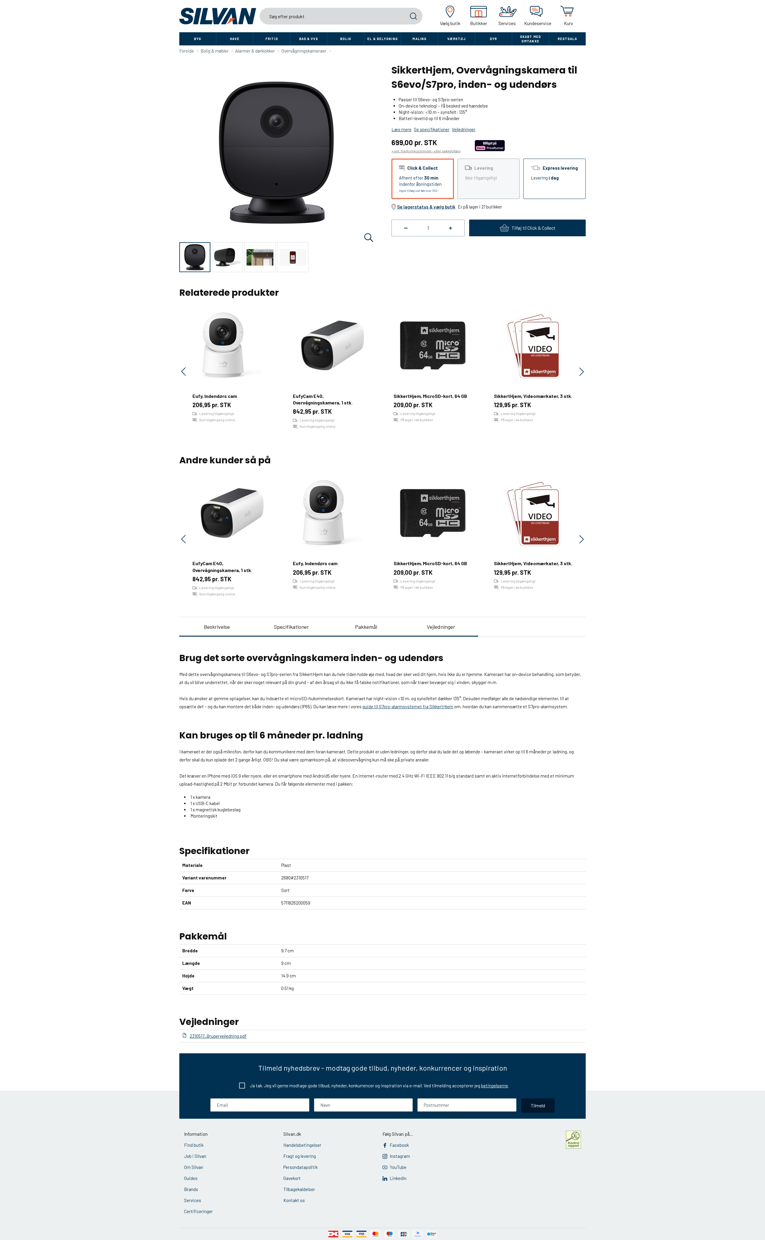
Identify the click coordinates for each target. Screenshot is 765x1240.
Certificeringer (198, 1211)
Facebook (399, 1145)
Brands (191, 1189)
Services (192, 1200)
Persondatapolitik (300, 1167)
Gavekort (292, 1178)
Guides (191, 1178)
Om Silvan (193, 1167)
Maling (419, 39)
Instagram (400, 1156)
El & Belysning (382, 39)
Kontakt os (294, 1200)
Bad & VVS (308, 39)
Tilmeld (538, 1105)
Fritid (271, 39)
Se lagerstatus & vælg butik (426, 206)
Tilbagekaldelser (299, 1189)
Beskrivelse (217, 626)
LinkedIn (398, 1178)
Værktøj (456, 39)
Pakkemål (366, 626)
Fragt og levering (299, 1156)
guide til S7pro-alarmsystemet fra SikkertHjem (407, 706)
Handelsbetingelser (302, 1145)
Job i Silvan (195, 1156)
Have (234, 39)
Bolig (345, 39)
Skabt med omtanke (530, 39)
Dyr (493, 39)
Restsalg (567, 39)
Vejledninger (441, 626)
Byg (197, 39)
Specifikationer (291, 626)
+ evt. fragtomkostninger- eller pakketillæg (425, 151)
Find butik (194, 1145)
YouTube (398, 1167)
